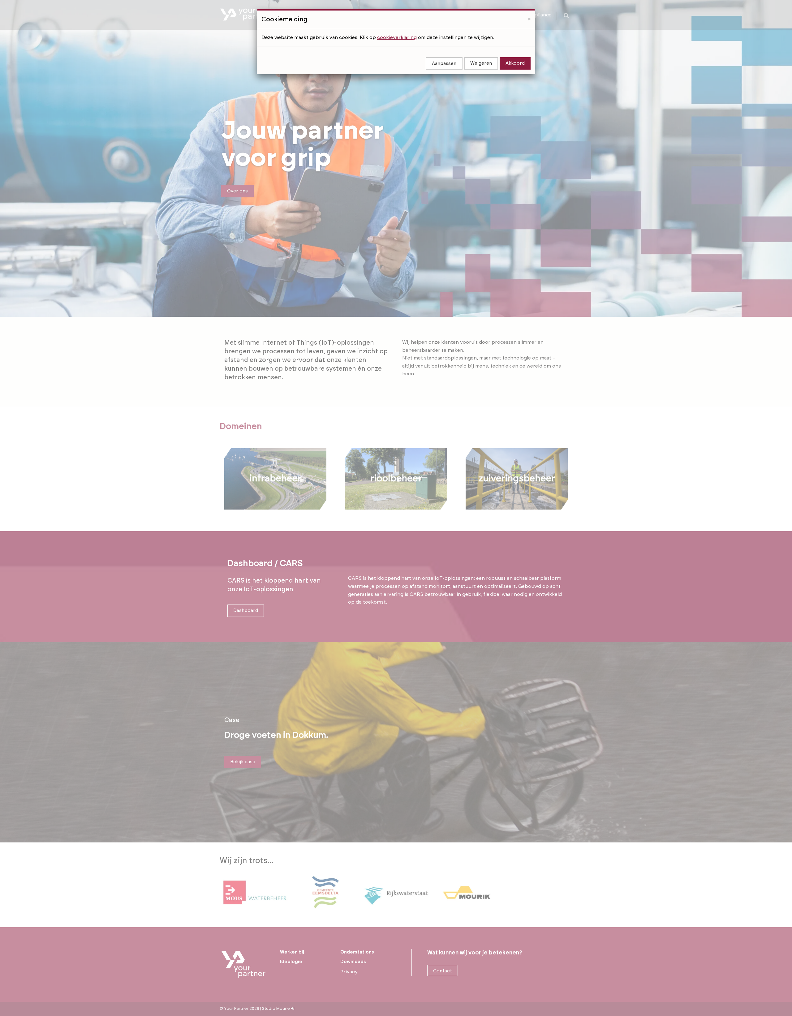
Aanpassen (444, 63)
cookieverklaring (397, 37)
